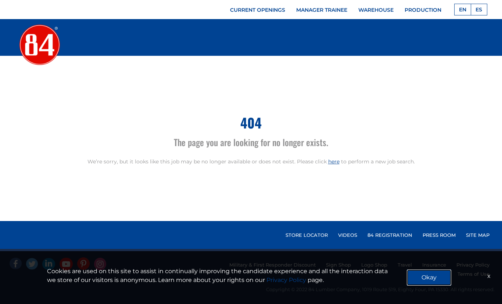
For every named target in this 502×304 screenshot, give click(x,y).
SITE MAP (478, 235)
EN (462, 9)
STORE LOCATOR (307, 235)
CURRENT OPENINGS (257, 10)
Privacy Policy (286, 279)
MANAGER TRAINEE (321, 10)
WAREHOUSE (376, 10)
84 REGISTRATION (389, 235)
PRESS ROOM (439, 235)
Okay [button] (429, 277)
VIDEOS (347, 235)
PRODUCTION (423, 10)
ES (479, 9)
